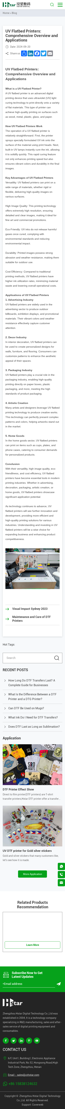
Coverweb (37, 1104)
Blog (14, 13)
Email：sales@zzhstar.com (23, 1074)
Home (6, 13)
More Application (32, 874)
